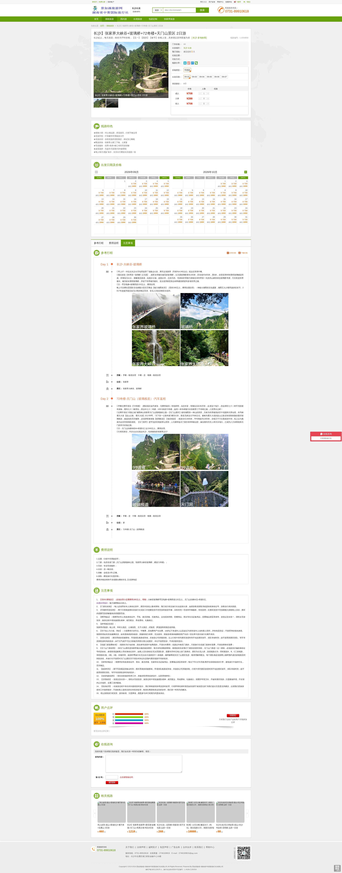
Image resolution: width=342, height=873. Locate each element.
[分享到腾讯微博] (192, 62)
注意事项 (128, 243)
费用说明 (113, 243)
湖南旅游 (109, 19)
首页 (96, 19)
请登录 (94, 2)
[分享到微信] (196, 62)
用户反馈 (212, 2)
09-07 (224, 77)
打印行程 (233, 253)
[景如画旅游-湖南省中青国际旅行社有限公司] (110, 10)
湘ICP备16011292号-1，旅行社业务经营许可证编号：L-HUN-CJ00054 (171, 869)
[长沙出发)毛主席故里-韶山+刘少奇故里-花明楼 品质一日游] (230, 812)
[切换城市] (136, 12)
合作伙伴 (187, 847)
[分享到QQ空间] (185, 62)
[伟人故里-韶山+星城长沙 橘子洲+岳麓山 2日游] (112, 812)
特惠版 (187, 70)
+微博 (239, 2)
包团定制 (153, 19)
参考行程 (99, 243)
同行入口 (203, 2)
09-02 (186, 77)
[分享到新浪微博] (188, 62)
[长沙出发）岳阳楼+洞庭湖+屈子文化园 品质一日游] (171, 812)
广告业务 (175, 847)
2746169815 (164, 853)
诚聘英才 (152, 847)
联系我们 (198, 847)
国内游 (123, 19)
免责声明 (164, 847)
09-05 (209, 77)
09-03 (194, 77)
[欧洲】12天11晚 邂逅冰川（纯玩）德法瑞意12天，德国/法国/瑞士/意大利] (200, 812)
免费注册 (102, 2)
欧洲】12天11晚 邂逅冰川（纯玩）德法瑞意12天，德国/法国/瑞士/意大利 (200, 828)
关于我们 (129, 847)
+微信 (248, 2)
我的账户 (111, 2)
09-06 (216, 77)
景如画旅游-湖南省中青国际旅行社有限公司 (207, 867)
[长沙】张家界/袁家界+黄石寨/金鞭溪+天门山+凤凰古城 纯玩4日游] (141, 812)
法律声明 (141, 847)
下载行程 (244, 253)
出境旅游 (137, 19)
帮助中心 (220, 2)
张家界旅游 (169, 19)
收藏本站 (229, 2)
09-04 (201, 77)
